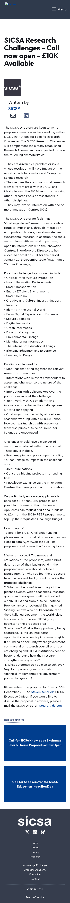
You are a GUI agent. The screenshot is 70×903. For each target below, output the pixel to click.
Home (35, 843)
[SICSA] (19, 9)
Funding (35, 852)
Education (35, 874)
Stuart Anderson (50, 705)
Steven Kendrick (42, 692)
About (35, 847)
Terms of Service (35, 897)
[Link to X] (27, 832)
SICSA (14, 108)
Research (35, 856)
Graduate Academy (35, 869)
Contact (35, 878)
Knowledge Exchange (35, 865)
